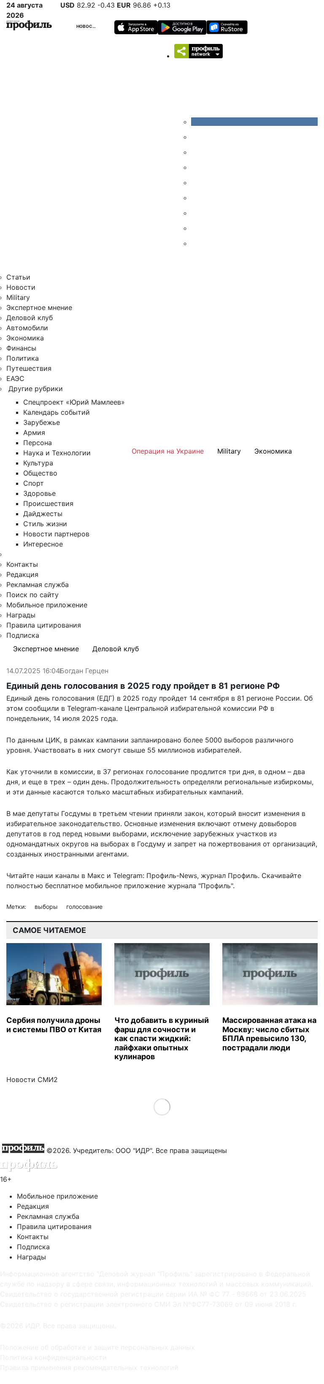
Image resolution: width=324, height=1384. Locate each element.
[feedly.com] (197, 213)
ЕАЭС (15, 378)
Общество (40, 473)
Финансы (21, 348)
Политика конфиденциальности (53, 1357)
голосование (84, 906)
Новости (87, 26)
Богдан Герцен (84, 671)
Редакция (22, 574)
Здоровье (39, 493)
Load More (162, 1106)
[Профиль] (29, 26)
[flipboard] (197, 243)
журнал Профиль (229, 875)
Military (18, 297)
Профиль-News (171, 875)
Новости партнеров (56, 534)
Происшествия (48, 503)
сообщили (42, 708)
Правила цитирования (43, 625)
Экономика (25, 338)
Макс (96, 875)
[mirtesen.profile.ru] (197, 167)
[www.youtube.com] (197, 152)
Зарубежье (41, 422)
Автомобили (27, 328)
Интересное (43, 544)
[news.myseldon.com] (197, 182)
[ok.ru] (197, 137)
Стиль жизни (45, 523)
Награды (20, 615)
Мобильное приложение (46, 605)
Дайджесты (42, 513)
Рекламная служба (37, 584)
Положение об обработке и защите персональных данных (97, 1347)
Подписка (22, 635)
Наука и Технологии (57, 453)
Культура (38, 463)
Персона (37, 442)
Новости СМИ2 (32, 1079)
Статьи (18, 277)
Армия (34, 432)
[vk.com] (254, 121)
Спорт (33, 483)
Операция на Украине (168, 451)
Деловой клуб (29, 317)
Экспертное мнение (39, 307)
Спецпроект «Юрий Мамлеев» (74, 402)
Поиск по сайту (32, 594)
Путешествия (28, 368)
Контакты (22, 564)
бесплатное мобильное (83, 885)
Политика (22, 358)
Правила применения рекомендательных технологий (89, 1367)
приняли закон (178, 813)
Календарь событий (56, 412)
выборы (47, 906)
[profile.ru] (197, 228)
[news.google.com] (197, 197)
